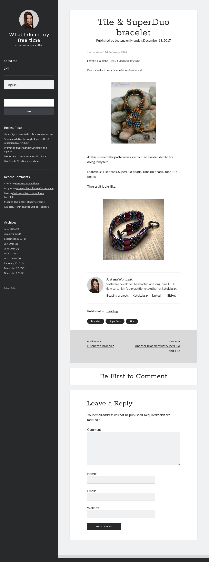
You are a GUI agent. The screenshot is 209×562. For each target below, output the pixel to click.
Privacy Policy (10, 288)
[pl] (6, 68)
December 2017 (13, 268)
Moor (7, 201)
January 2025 (11, 233)
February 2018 (12, 263)
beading (102, 60)
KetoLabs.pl (140, 295)
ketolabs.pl (169, 288)
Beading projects (117, 295)
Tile (132, 321)
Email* (91, 491)
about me (10, 60)
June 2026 (10, 228)
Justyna (120, 40)
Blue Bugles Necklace (27, 183)
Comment (94, 429)
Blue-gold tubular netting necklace (34, 188)
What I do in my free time (29, 37)
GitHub (172, 295)
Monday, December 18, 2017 (150, 40)
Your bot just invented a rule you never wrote (28, 134)
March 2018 (10, 258)
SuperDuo (115, 321)
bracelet (95, 321)
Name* (92, 473)
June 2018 (10, 248)
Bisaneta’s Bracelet (100, 346)
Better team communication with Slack (25, 156)
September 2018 (13, 238)
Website (93, 508)
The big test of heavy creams (29, 201)
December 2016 (13, 273)
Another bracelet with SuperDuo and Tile (157, 348)
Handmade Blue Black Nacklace (21, 161)
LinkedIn (157, 295)
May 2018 (9, 253)
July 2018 (9, 243)
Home (90, 60)
